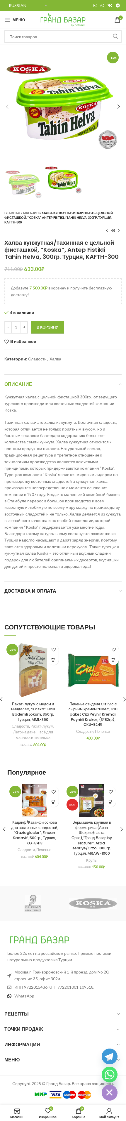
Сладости (37, 358)
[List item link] (63, 996)
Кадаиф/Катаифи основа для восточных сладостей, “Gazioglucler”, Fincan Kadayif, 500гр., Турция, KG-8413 (34, 833)
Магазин (31, 213)
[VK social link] (110, 5)
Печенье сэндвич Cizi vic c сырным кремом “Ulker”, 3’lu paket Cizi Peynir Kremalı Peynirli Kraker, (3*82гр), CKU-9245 (93, 714)
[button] (53, 660)
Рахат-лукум (41, 726)
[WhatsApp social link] (102, 5)
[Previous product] (107, 230)
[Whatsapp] (110, 1074)
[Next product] (119, 230)
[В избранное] (53, 650)
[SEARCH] (115, 36)
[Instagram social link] (95, 5)
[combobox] (63, 36)
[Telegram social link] (118, 5)
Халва (55, 358)
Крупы (91, 860)
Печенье (102, 731)
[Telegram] (110, 1056)
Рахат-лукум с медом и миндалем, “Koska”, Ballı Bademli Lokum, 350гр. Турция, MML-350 (33, 712)
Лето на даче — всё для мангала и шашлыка (33, 735)
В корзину (47, 327)
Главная (12, 213)
